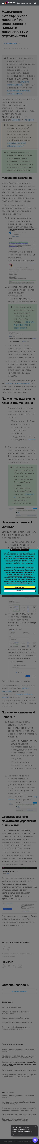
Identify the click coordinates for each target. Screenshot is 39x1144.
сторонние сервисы (10, 579)
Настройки (19, 591)
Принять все (19, 587)
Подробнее (29, 564)
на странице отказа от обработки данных (20, 582)
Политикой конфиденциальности (20, 575)
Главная (10, 3)
